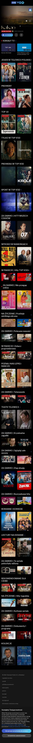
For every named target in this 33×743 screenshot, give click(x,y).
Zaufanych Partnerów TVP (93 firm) (18, 726)
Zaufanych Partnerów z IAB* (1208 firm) (12, 725)
